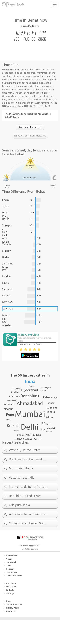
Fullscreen (11, 587)
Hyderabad (29, 390)
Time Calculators (14, 576)
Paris (5, 270)
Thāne (31, 386)
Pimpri (43, 391)
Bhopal (21, 434)
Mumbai (30, 413)
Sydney (6, 199)
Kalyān (49, 431)
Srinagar (54, 397)
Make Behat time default (30, 127)
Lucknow (14, 396)
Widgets (10, 590)
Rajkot (16, 431)
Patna (46, 397)
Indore (51, 402)
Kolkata (14, 425)
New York (7, 301)
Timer (9, 559)
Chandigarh (46, 388)
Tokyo (5, 206)
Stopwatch (11, 562)
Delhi (30, 427)
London (6, 276)
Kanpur (50, 411)
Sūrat (46, 423)
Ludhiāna (51, 407)
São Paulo (7, 289)
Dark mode (11, 583)
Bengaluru (30, 396)
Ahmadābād (30, 403)
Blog (8, 601)
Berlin (5, 257)
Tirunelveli (11, 400)
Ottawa (6, 295)
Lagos (5, 282)
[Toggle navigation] (54, 4)
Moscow (6, 250)
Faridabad (38, 439)
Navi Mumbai (33, 434)
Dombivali (27, 439)
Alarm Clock (11, 556)
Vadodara (9, 404)
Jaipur (49, 417)
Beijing (5, 218)
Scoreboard (11, 572)
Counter (10, 569)
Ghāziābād (16, 388)
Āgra (43, 429)
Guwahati (51, 428)
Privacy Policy (12, 608)
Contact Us (11, 611)
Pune (10, 414)
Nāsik (8, 420)
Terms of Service (14, 604)
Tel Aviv (6, 244)
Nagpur (8, 408)
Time (8, 566)
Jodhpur (18, 439)
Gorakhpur (15, 392)
